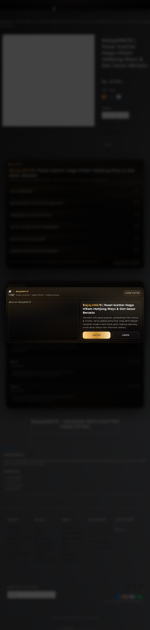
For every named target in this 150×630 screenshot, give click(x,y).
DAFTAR (96, 335)
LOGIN (125, 335)
